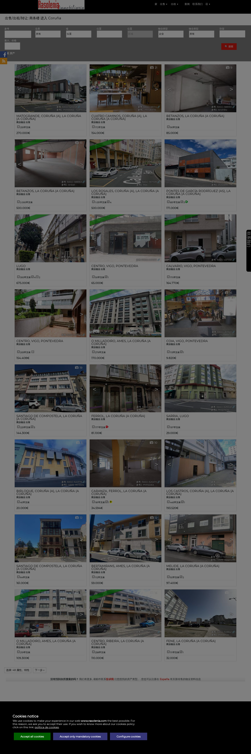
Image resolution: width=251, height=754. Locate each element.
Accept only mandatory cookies (80, 736)
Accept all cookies (32, 736)
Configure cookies (129, 736)
